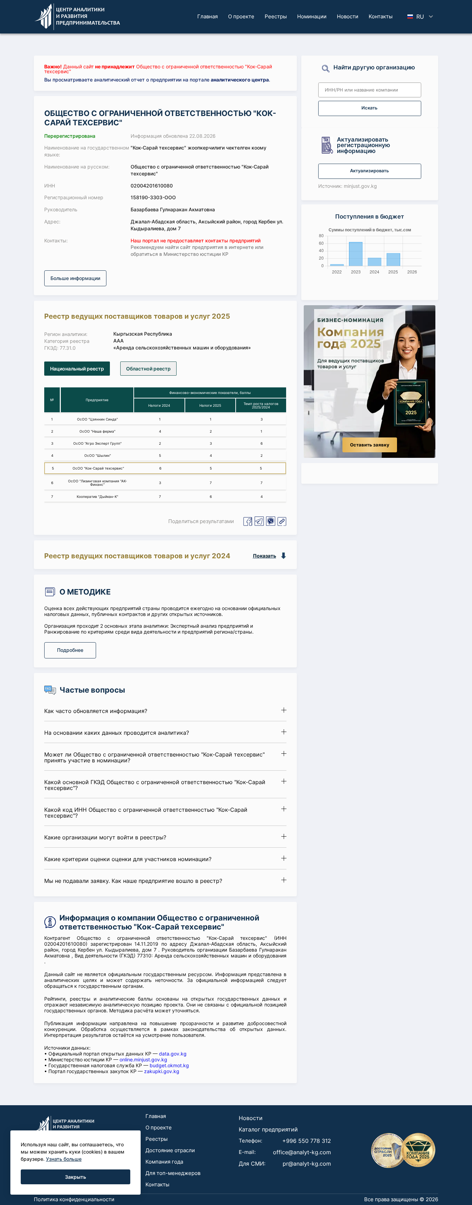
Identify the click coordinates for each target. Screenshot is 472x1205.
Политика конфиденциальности (74, 1199)
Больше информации (75, 278)
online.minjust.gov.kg (143, 1059)
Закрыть (75, 1177)
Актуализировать (369, 170)
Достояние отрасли (170, 1150)
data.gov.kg (173, 1054)
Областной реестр (148, 369)
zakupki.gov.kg (161, 1071)
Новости (347, 16)
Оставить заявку (369, 444)
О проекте (241, 16)
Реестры (276, 16)
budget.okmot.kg (169, 1065)
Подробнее (70, 650)
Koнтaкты (381, 16)
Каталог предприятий (268, 1129)
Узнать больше (64, 1159)
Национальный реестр (77, 369)
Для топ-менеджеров (172, 1173)
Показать (264, 556)
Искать (369, 107)
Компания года (164, 1161)
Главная (207, 16)
